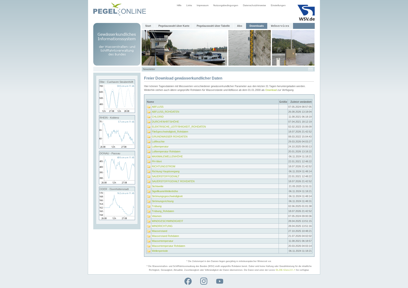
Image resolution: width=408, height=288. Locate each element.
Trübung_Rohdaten (163, 211)
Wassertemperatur (162, 240)
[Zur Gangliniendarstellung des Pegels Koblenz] (117, 147)
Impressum (202, 5)
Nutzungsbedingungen (225, 5)
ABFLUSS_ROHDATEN (165, 111)
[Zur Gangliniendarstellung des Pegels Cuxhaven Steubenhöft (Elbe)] (117, 111)
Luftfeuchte (158, 141)
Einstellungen (278, 5)
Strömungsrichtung (163, 201)
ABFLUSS (157, 106)
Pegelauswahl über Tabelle (213, 25)
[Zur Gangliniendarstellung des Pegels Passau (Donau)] (117, 183)
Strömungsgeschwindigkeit (167, 196)
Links (189, 5)
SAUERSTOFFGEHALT (165, 176)
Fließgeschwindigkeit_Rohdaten (170, 131)
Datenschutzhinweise (254, 5)
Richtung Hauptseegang (165, 171)
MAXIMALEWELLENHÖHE (167, 156)
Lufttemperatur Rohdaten (166, 151)
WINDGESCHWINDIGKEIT (167, 221)
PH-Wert (157, 161)
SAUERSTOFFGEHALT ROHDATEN (173, 181)
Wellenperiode (160, 250)
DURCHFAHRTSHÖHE (165, 121)
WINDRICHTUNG (162, 226)
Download (271, 90)
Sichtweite (157, 186)
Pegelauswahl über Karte (173, 25)
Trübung (157, 206)
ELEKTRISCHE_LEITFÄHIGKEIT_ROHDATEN (179, 126)
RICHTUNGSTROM (163, 166)
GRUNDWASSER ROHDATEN (169, 136)
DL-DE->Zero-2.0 (285, 270)
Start (148, 25)
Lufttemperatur (160, 146)
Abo (239, 25)
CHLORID (158, 116)
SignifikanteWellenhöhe (165, 191)
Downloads (257, 25)
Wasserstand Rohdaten (165, 236)
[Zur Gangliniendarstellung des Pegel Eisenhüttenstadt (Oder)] (117, 218)
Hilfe (179, 5)
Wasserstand (159, 231)
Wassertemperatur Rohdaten (168, 245)
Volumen (157, 216)
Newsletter (149, 69)
